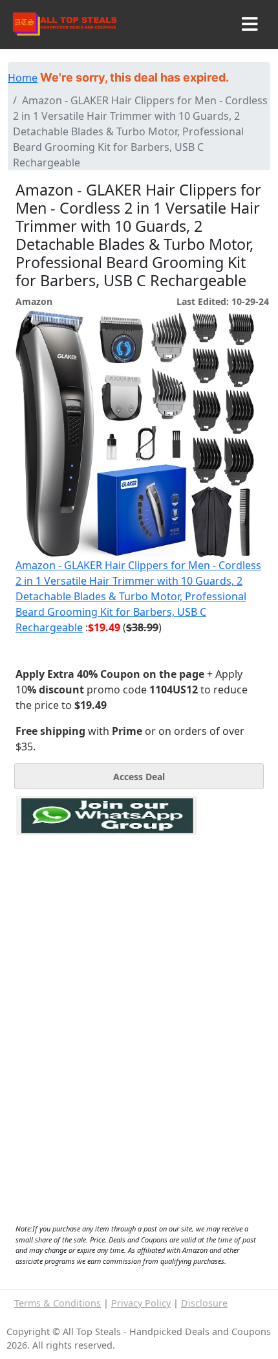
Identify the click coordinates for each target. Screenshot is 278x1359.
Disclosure (204, 1303)
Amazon (34, 301)
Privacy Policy (141, 1303)
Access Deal (139, 776)
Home (22, 78)
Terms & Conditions (57, 1303)
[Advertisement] (106, 895)
